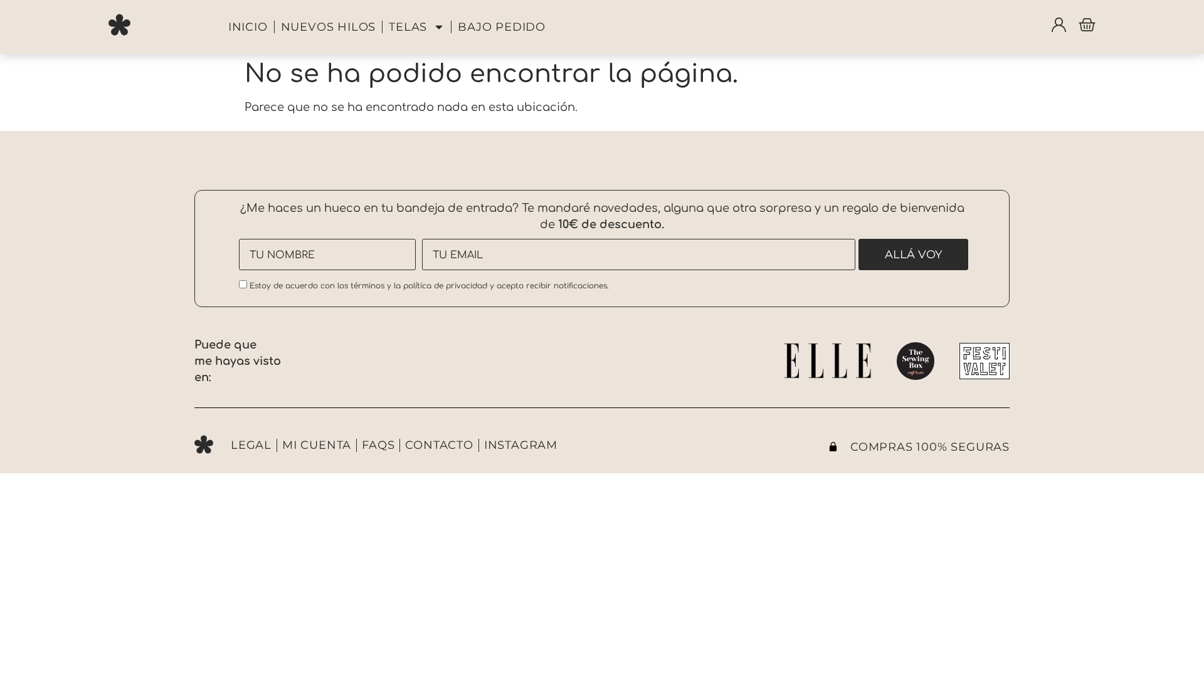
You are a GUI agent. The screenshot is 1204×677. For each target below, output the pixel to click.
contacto (439, 445)
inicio (248, 27)
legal (251, 445)
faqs (378, 445)
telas (408, 27)
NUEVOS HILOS (328, 27)
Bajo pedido (502, 27)
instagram (520, 445)
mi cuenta (316, 445)
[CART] (1087, 24)
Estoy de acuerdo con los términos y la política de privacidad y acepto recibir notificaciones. (428, 285)
